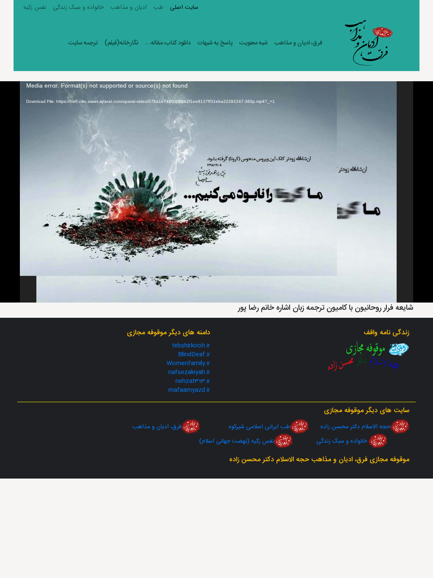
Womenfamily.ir (188, 363)
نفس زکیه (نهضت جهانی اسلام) (236, 441)
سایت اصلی (184, 8)
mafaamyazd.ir (189, 390)
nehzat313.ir (192, 381)
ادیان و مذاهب (128, 8)
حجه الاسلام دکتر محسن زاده (350, 427)
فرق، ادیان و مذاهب (298, 43)
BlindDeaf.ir (194, 355)
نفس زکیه (34, 8)
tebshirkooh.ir (191, 346)
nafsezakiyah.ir (189, 372)
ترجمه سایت (83, 43)
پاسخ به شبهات (215, 43)
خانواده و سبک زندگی (78, 8)
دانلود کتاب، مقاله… (168, 43)
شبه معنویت (253, 43)
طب (158, 8)
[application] (216, 192)
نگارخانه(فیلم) (121, 43)
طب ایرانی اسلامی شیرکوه (245, 427)
